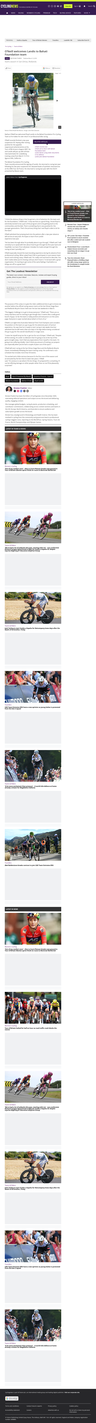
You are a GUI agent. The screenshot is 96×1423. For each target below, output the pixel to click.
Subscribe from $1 (83, 40)
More (86, 13)
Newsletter (57, 68)
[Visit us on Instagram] (55, 6)
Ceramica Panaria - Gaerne (43, 376)
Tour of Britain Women (39, 40)
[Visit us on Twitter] (52, 6)
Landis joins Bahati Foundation (44, 157)
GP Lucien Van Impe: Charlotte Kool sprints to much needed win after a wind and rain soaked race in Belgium (78, 239)
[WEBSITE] (24, 391)
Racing (21, 13)
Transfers (55, 40)
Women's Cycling (33, 13)
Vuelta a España (22, 40)
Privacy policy (52, 1406)
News (13, 13)
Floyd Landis (38, 381)
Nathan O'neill (27, 381)
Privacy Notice (11, 289)
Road (7, 376)
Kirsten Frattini (17, 58)
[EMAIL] (28, 391)
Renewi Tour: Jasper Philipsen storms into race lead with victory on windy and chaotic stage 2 (78, 228)
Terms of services (29, 287)
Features (77, 13)
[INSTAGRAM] (18, 391)
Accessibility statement (12, 1410)
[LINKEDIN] (21, 391)
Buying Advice (65, 13)
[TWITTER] (15, 391)
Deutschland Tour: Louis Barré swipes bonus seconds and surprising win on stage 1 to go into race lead (78, 250)
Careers (29, 1410)
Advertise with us (53, 1410)
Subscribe (68, 6)
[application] (33, 195)
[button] (91, 6)
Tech (55, 13)
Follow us (47, 68)
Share (9, 68)
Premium (46, 13)
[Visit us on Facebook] (49, 6)
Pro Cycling (8, 46)
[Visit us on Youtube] (58, 6)
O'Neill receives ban (41, 147)
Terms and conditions (12, 1406)
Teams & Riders (18, 46)
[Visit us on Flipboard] (61, 6)
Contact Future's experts (34, 1406)
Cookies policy (73, 1406)
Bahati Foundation (12, 381)
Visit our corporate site (71, 1392)
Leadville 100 (68, 40)
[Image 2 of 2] (57, 101)
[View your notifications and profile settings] (84, 6)
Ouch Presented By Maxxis (21, 376)
